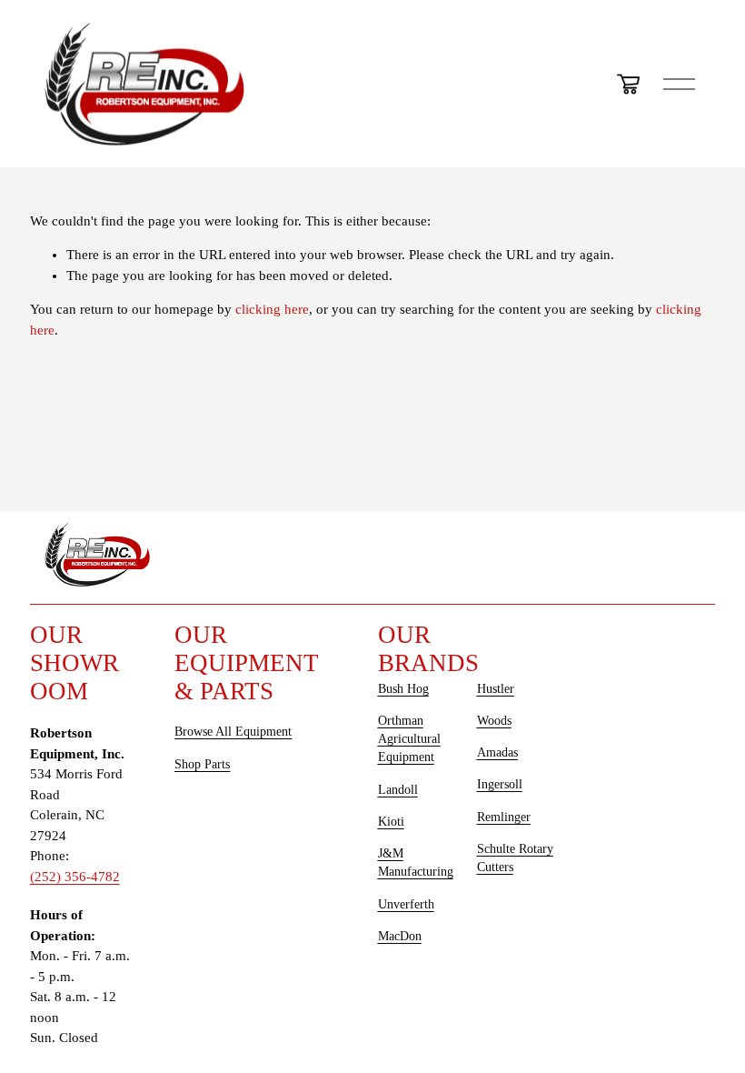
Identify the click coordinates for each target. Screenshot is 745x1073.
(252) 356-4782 (75, 876)
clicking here (272, 309)
